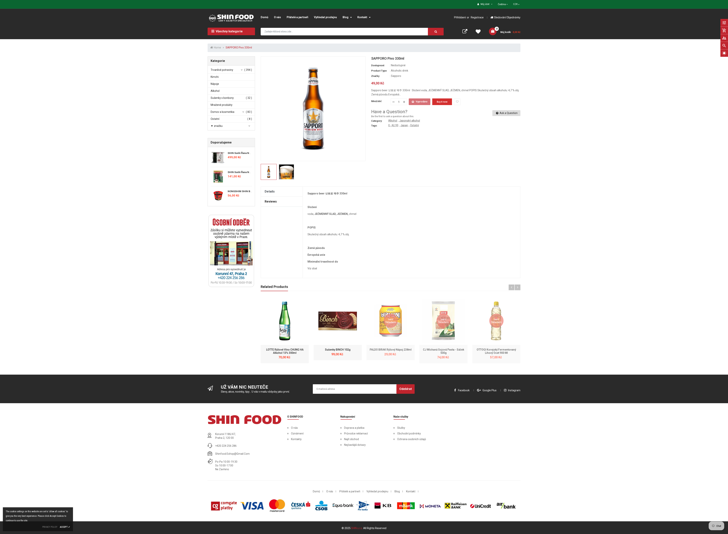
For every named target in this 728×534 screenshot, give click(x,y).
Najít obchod (351, 439)
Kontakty (296, 439)
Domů (316, 491)
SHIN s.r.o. (357, 528)
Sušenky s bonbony (222, 97)
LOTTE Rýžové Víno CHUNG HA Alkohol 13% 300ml (285, 351)
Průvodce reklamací (356, 433)
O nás (294, 427)
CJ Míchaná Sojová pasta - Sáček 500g (443, 351)
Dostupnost (377, 65)
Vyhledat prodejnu (377, 491)
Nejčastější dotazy (355, 444)
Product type (379, 70)
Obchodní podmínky (409, 433)
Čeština (502, 4)
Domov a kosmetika (222, 111)
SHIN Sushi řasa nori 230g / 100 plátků (250, 153)
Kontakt (410, 491)
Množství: (376, 101)
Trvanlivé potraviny (222, 69)
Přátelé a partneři (349, 491)
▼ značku (217, 125)
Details (270, 191)
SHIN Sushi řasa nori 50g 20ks (245, 172)
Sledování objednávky (507, 17)
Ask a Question (508, 113)
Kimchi (215, 76)
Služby (401, 427)
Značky (375, 76)
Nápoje (215, 83)
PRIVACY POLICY (49, 527)
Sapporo (396, 75)
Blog (397, 491)
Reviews (271, 201)
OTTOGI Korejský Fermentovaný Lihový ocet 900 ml (496, 351)
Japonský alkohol (409, 120)
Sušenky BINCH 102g (338, 349)
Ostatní (215, 118)
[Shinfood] (245, 419)
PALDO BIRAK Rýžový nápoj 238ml (391, 349)
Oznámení (297, 433)
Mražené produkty (221, 104)
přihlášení (460, 17)
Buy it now (442, 102)
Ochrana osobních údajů (411, 439)
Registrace (477, 17)
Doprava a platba (354, 427)
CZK (517, 3)
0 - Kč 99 (393, 125)
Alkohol (215, 90)
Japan (404, 125)
